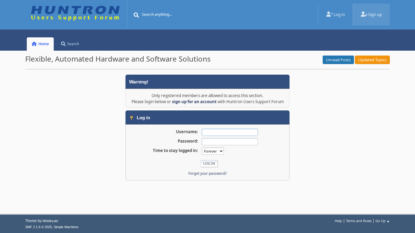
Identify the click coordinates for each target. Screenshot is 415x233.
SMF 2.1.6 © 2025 (38, 227)
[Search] (136, 15)
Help (338, 220)
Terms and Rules (359, 220)
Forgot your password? (207, 173)
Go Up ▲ (383, 220)
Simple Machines (66, 227)
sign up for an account (194, 101)
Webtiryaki (50, 221)
